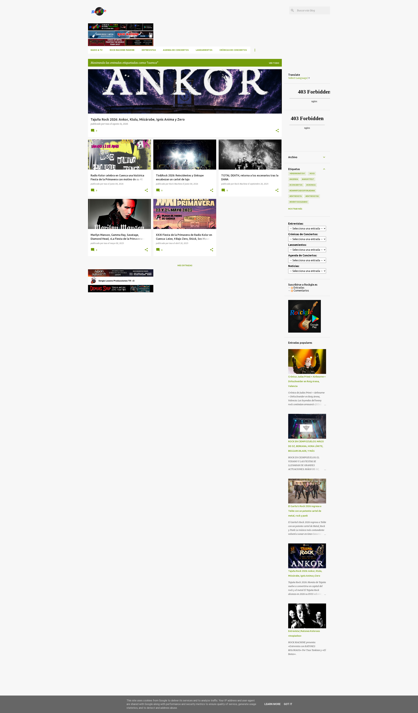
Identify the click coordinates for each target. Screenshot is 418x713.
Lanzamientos (204, 50)
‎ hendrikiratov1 (297, 173)
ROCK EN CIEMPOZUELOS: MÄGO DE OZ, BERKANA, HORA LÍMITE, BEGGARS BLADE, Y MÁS (306, 446)
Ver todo (274, 63)
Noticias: (293, 266)
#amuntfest (308, 179)
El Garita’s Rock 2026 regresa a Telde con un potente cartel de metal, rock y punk (304, 511)
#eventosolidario (298, 202)
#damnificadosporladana (302, 191)
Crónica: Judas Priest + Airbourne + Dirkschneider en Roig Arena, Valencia (307, 381)
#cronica (310, 185)
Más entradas (184, 265)
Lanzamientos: (297, 244)
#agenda (293, 179)
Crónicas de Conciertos (233, 50)
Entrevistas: (295, 223)
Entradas (298, 287)
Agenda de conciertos (176, 50)
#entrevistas (312, 196)
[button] (277, 131)
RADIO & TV (97, 50)
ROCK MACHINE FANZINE (122, 50)
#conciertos (295, 185)
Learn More (272, 704)
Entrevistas (149, 50)
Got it (288, 704)
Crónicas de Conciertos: (303, 234)
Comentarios (301, 290)
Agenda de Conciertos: (302, 255)
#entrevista (295, 196)
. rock (312, 173)
